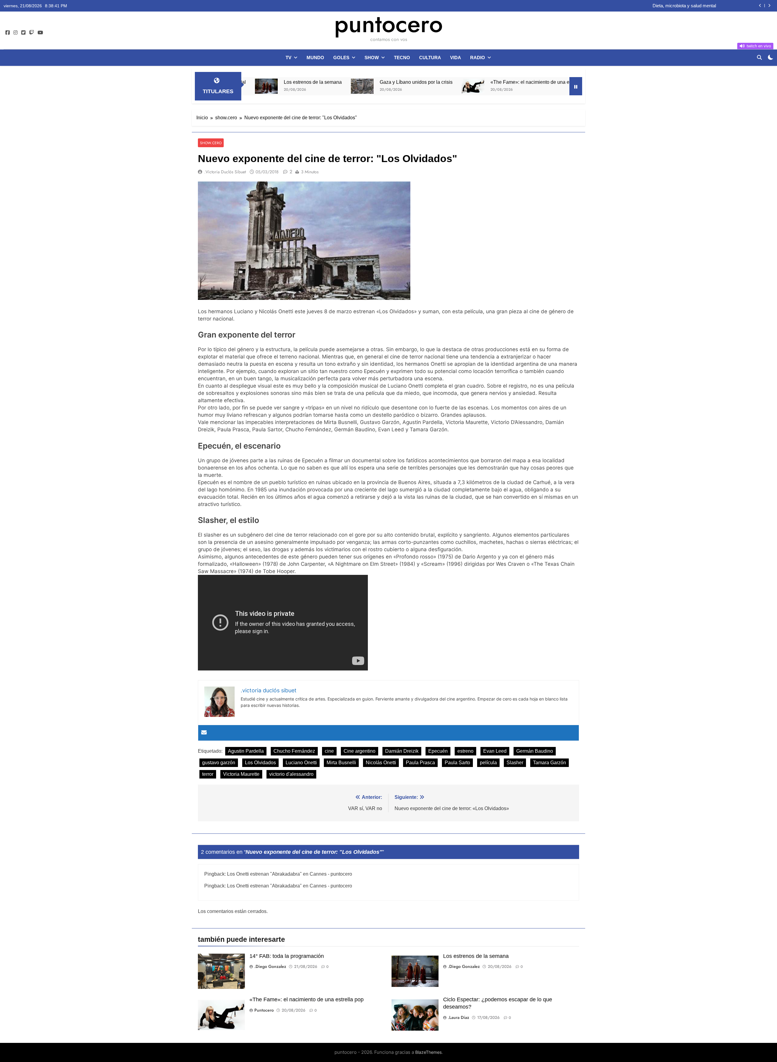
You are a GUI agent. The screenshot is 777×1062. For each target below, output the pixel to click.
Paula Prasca (420, 762)
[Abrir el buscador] (759, 57)
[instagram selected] (15, 32)
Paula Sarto (457, 762)
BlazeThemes (428, 1052)
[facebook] (8, 32)
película (488, 762)
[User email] (204, 733)
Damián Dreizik (402, 751)
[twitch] (31, 32)
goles (341, 57)
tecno (402, 57)
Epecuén (438, 751)
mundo (315, 57)
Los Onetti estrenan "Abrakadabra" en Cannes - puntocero (289, 874)
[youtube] (40, 32)
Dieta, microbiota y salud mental (684, 5)
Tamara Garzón (549, 762)
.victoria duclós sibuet (225, 172)
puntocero (388, 23)
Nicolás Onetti (381, 762)
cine (329, 751)
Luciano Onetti (301, 762)
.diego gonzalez (270, 966)
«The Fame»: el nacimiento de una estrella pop (491, 82)
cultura (430, 57)
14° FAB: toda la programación (286, 956)
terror (207, 774)
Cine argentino (359, 751)
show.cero (211, 142)
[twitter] (23, 32)
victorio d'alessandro (291, 774)
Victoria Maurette (241, 774)
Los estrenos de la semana (263, 82)
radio (477, 57)
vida (455, 57)
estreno (465, 751)
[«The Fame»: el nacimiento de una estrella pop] (423, 86)
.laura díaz (458, 1017)
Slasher (515, 762)
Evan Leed (495, 751)
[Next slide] (769, 5)
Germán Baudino (534, 751)
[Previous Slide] (760, 5)
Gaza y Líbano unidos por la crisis (366, 82)
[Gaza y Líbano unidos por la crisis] (312, 86)
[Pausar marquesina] (575, 86)
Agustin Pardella (246, 751)
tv (288, 57)
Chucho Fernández (294, 751)
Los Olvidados (260, 762)
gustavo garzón (218, 762)
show (372, 57)
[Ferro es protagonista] (562, 85)
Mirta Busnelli (341, 762)
